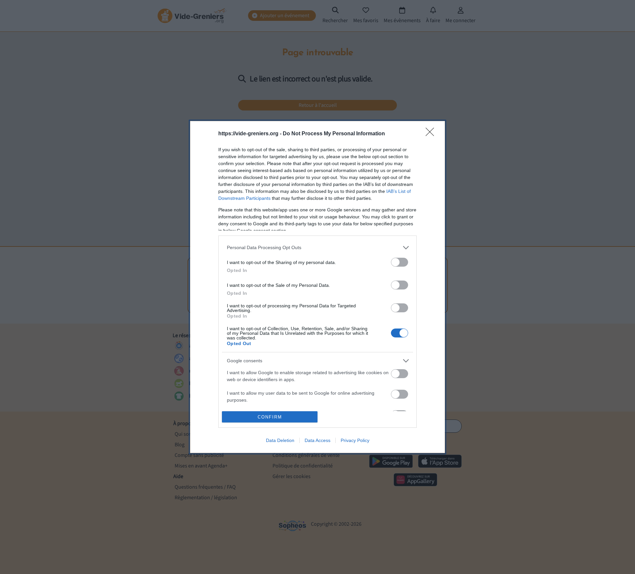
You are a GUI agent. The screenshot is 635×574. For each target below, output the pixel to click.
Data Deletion (280, 440)
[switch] (399, 262)
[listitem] (317, 247)
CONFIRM (270, 417)
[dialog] (317, 287)
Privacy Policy (355, 440)
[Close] (432, 134)
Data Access (317, 440)
